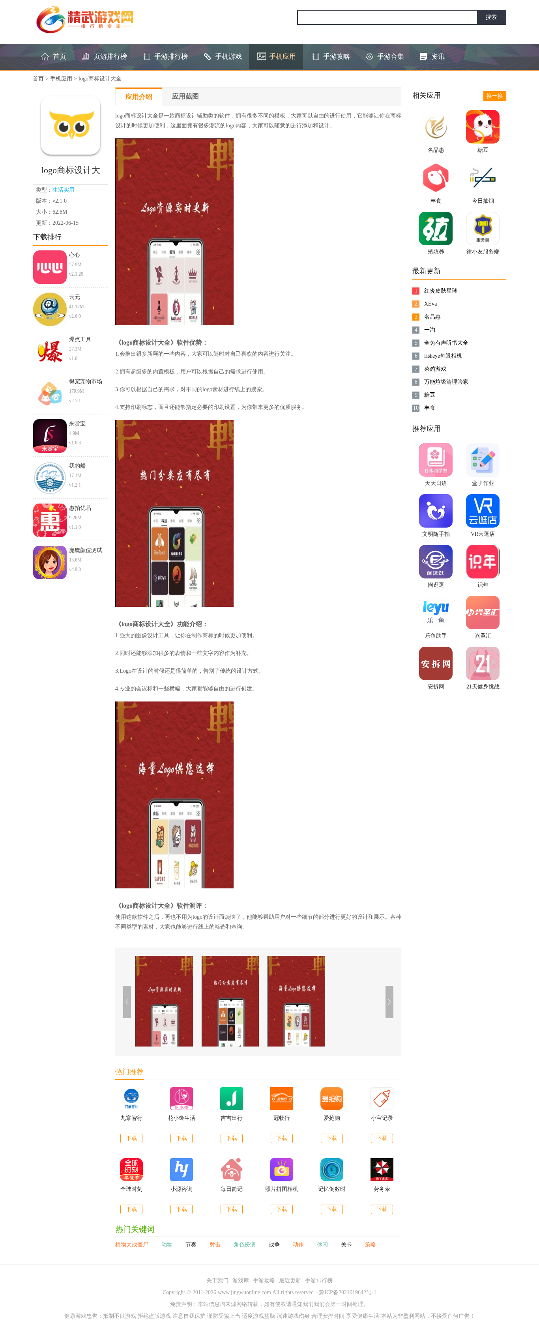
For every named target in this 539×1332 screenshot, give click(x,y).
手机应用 (61, 79)
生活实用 (63, 190)
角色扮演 (245, 1245)
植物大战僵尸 (132, 1245)
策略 (370, 1245)
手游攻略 (264, 1280)
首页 (38, 79)
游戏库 (240, 1280)
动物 (167, 1245)
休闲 (323, 1245)
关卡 (347, 1245)
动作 (299, 1245)
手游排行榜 (319, 1280)
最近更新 (290, 1280)
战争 (275, 1245)
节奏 (191, 1245)
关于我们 (217, 1280)
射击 (216, 1245)
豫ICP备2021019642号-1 (347, 1292)
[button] (389, 1002)
